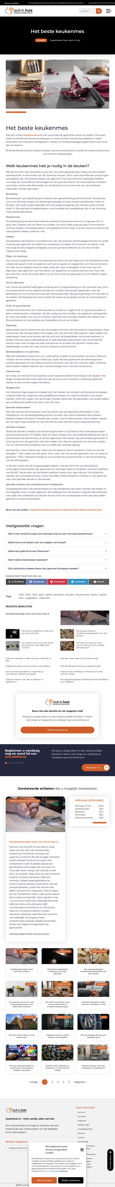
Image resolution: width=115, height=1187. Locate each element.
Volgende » (80, 1082)
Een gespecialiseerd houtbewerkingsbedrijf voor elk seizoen (91, 633)
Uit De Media (83, 1142)
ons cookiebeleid (51, 1171)
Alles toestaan (44, 1180)
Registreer (82, 1121)
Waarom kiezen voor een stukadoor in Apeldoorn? (24, 680)
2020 (28, 594)
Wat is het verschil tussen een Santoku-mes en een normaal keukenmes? (57, 533)
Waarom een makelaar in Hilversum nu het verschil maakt (81, 672)
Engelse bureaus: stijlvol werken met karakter (28, 666)
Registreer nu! (93, 767)
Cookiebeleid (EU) (85, 1129)
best (41, 594)
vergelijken (31, 598)
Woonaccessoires (84, 817)
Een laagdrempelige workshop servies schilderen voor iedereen (84, 680)
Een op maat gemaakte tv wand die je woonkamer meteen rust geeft (24, 672)
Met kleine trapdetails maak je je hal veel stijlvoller (37, 632)
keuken (96, 375)
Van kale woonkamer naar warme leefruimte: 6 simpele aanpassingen (90, 645)
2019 (21, 594)
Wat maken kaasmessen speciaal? (57, 560)
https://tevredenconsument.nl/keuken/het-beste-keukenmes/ (66, 509)
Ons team (82, 1116)
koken (94, 594)
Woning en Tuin (83, 806)
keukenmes (31, 135)
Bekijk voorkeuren (71, 1180)
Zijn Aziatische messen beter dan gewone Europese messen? (57, 568)
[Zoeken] (99, 11)
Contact (81, 1137)
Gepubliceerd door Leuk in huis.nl (29, 934)
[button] (82, 1149)
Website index (83, 1125)
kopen (103, 594)
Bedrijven (80, 811)
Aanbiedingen (82, 809)
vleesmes (44, 598)
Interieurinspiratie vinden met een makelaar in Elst (28, 659)
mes (21, 598)
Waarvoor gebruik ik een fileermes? (57, 551)
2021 (34, 594)
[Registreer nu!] (106, 767)
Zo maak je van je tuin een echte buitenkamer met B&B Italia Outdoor (37, 645)
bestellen (58, 594)
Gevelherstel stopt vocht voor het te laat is (27, 614)
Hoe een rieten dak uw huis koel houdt (79, 658)
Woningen (80, 814)
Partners (81, 1133)
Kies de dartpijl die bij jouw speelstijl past (80, 666)
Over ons (81, 1112)
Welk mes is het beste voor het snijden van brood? (57, 542)
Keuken (41, 40)
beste (48, 594)
